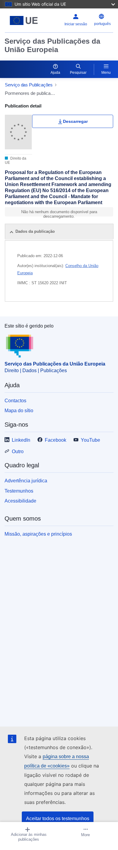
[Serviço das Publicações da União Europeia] (24, 20)
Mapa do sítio (19, 410)
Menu (106, 72)
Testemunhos (19, 490)
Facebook (55, 440)
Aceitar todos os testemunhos (57, 818)
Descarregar (75, 121)
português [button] (102, 24)
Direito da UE (15, 160)
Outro (18, 451)
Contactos (15, 400)
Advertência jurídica (26, 480)
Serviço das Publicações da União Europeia (52, 45)
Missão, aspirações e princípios (38, 534)
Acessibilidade (20, 500)
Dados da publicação (35, 231)
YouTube (90, 440)
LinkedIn (21, 440)
